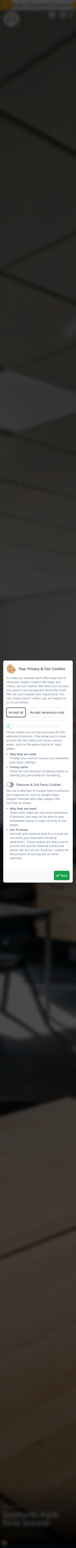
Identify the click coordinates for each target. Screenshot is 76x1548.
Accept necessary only (47, 712)
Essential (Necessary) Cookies (38, 726)
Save (63, 875)
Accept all (16, 712)
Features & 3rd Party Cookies (38, 784)
